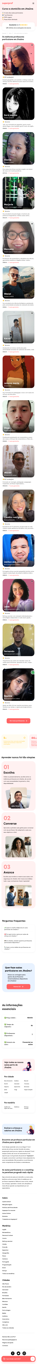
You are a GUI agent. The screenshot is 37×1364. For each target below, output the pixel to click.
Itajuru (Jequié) (28, 1089)
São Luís (5, 1325)
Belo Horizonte (8, 1080)
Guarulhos (5, 1319)
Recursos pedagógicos (9, 1339)
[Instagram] (24, 1353)
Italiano (5, 1259)
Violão (4, 1244)
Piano (4, 1256)
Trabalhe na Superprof (9, 1219)
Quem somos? (6, 1201)
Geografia (5, 1253)
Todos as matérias (8, 1273)
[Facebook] (13, 1353)
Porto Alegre (6, 1310)
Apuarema (17, 1086)
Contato (5, 1345)
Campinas (5, 1322)
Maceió (26, 1080)
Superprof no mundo (8, 1210)
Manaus (5, 1301)
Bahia (10, 33)
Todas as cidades (8, 1328)
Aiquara (6, 1086)
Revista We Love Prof (9, 1336)
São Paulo (5, 1284)
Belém (4, 1313)
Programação (6, 1264)
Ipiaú (5, 1089)
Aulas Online (6, 1213)
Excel (4, 1267)
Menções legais (7, 1204)
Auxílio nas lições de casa (8, 1107)
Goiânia (16, 1080)
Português (5, 1262)
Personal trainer (7, 1235)
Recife (6, 1083)
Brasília (4, 1292)
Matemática (6, 1232)
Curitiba (5, 1304)
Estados (5, 1216)
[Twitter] (18, 1353)
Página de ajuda (7, 1342)
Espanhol (5, 1250)
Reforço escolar (26, 1107)
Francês (4, 1247)
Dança (4, 1270)
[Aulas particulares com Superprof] (7, 3)
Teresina (26, 1083)
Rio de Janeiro (6, 1286)
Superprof (4, 33)
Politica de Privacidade (9, 1207)
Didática (16, 1107)
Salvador (16, 1083)
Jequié (6, 1092)
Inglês (4, 1229)
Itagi (15, 1089)
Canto (4, 1238)
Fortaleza (5, 1295)
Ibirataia (26, 1086)
